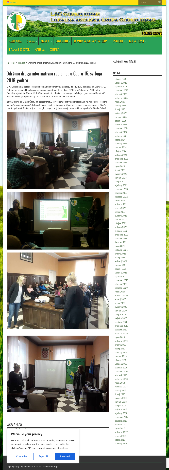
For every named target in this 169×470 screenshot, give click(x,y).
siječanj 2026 (121, 86)
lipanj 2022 (120, 212)
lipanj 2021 (120, 257)
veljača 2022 (121, 227)
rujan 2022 (120, 200)
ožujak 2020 (120, 314)
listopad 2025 (121, 98)
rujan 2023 (120, 166)
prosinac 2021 (121, 235)
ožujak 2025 (120, 121)
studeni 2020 (121, 284)
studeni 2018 (121, 375)
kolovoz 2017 (121, 432)
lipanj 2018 (120, 394)
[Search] (159, 2)
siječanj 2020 (121, 322)
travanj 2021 (121, 265)
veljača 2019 (121, 364)
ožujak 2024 (120, 151)
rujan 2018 (120, 383)
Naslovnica (15, 41)
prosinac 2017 (121, 417)
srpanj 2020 (120, 299)
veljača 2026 (121, 83)
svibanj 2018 (121, 398)
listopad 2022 (121, 197)
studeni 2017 (121, 421)
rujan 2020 (120, 291)
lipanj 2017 (120, 440)
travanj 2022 (121, 219)
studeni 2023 (121, 162)
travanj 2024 (121, 147)
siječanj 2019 (121, 367)
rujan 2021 (120, 246)
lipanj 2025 (120, 109)
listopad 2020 (121, 288)
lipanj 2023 (120, 170)
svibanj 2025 (121, 113)
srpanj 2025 (120, 105)
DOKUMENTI (62, 41)
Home (13, 63)
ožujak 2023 (120, 181)
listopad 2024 (121, 136)
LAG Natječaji (136, 41)
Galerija (40, 50)
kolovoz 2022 (121, 204)
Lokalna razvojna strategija (90, 41)
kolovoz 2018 (121, 386)
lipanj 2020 (120, 303)
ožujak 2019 (120, 360)
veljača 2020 (121, 318)
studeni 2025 (121, 94)
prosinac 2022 (121, 189)
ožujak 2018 (120, 405)
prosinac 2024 (121, 128)
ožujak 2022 (120, 223)
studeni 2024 (121, 132)
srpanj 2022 (120, 208)
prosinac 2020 (121, 280)
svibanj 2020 (121, 307)
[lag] (16, 29)
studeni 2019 (121, 329)
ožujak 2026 (120, 79)
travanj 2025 (121, 117)
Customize (21, 456)
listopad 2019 (121, 333)
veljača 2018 (121, 409)
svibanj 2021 (121, 261)
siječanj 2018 (121, 413)
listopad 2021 (121, 242)
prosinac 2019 (121, 326)
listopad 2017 (121, 424)
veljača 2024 (121, 155)
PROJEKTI (118, 41)
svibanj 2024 (121, 143)
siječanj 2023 (121, 185)
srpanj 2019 (120, 345)
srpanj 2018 (120, 390)
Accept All (65, 456)
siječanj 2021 (121, 276)
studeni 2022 (121, 193)
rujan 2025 (120, 102)
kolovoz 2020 (121, 295)
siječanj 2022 (121, 231)
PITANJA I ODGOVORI (19, 50)
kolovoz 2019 (121, 341)
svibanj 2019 (121, 352)
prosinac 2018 (121, 371)
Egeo (56, 466)
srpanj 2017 (120, 436)
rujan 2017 (120, 428)
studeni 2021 (121, 238)
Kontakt (54, 50)
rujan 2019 (120, 337)
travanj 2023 (121, 178)
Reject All (43, 456)
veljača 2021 (121, 272)
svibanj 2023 (121, 174)
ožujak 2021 (120, 269)
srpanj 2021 (120, 254)
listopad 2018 (121, 379)
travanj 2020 (121, 310)
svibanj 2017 (121, 443)
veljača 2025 (121, 124)
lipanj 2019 (120, 348)
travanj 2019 (121, 356)
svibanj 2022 (121, 216)
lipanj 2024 (120, 140)
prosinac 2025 (121, 90)
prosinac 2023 (121, 159)
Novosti (21, 63)
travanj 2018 (121, 402)
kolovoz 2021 (121, 250)
